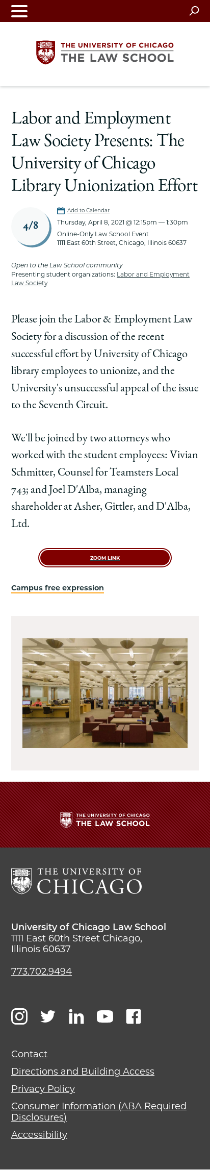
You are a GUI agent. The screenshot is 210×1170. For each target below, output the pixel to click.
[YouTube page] (105, 1016)
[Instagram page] (19, 1016)
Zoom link (105, 558)
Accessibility (39, 1134)
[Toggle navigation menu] (19, 11)
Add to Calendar (88, 210)
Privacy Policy (43, 1088)
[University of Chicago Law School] (76, 881)
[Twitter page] (48, 1016)
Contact (29, 1054)
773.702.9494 (41, 971)
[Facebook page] (133, 1016)
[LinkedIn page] (76, 1016)
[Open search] (194, 10)
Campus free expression (57, 587)
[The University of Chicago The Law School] (105, 52)
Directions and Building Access (82, 1071)
